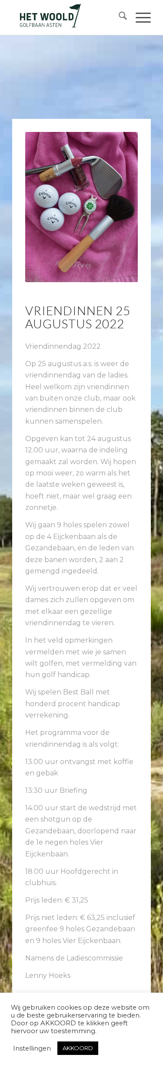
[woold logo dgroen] (67, 17)
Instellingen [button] (32, 1048)
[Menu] (139, 17)
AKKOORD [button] (78, 1047)
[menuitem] (118, 17)
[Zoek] (118, 17)
